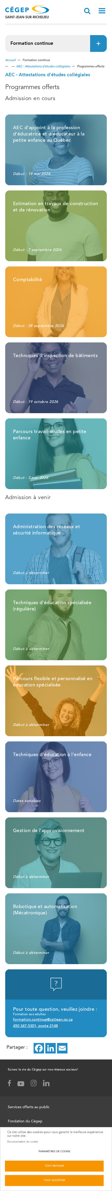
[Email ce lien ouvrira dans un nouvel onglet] (62, 1048)
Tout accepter (54, 1180)
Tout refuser (54, 1166)
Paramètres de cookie (54, 1151)
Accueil (10, 60)
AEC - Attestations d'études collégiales (43, 66)
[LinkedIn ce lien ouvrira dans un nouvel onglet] (50, 1048)
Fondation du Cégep (25, 1121)
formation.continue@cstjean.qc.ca (43, 1020)
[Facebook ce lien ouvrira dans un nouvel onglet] (39, 1048)
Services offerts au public (28, 1107)
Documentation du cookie (22, 1141)
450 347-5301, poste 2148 (35, 1026)
